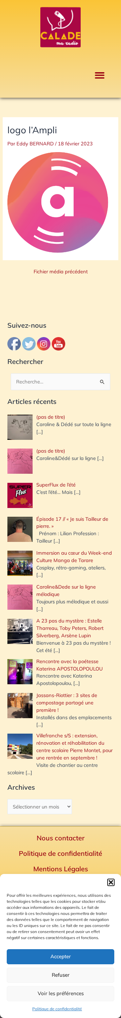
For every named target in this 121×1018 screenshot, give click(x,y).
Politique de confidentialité (57, 1008)
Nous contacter (61, 838)
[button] (111, 882)
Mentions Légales (60, 869)
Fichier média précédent (61, 271)
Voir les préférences (61, 993)
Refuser (61, 975)
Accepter (60, 956)
